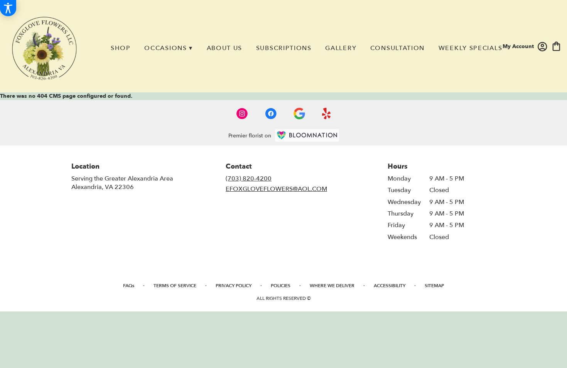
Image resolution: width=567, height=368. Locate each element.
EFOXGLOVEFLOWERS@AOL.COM (276, 189)
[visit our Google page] (299, 113)
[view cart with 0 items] (556, 45)
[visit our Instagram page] (242, 113)
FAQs (128, 286)
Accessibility (389, 286)
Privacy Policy (233, 286)
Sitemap (434, 286)
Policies (280, 286)
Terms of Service (175, 286)
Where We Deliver (332, 286)
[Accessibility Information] (8, 8)
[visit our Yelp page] (326, 113)
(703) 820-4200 (249, 178)
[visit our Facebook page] (270, 113)
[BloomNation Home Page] (307, 135)
